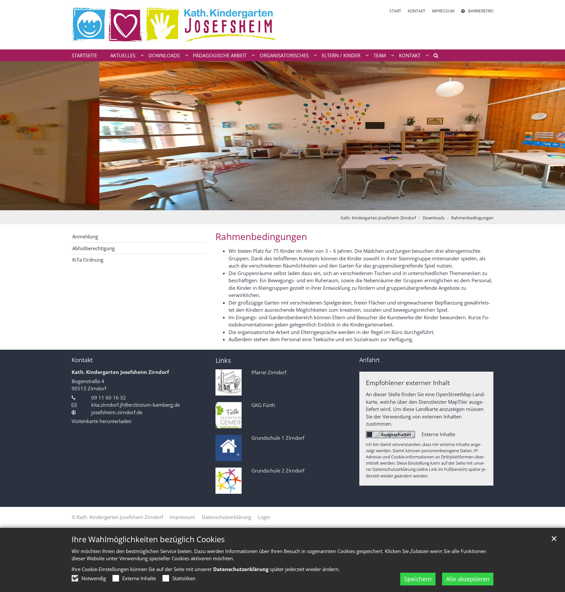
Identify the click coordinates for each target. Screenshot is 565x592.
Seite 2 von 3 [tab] (282, 204)
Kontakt (82, 360)
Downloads (434, 218)
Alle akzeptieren (467, 579)
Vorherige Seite (13, 135)
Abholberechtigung (93, 248)
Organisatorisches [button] (284, 55)
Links (223, 360)
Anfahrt (369, 360)
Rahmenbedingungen (472, 218)
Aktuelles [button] (122, 55)
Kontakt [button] (409, 55)
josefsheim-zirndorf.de (116, 412)
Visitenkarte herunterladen (101, 421)
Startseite (84, 55)
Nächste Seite (551, 135)
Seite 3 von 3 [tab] (294, 204)
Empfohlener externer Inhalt (408, 383)
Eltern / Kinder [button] (341, 55)
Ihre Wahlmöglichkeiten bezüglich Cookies (148, 539)
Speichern (418, 579)
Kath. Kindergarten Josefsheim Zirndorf (378, 218)
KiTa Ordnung (87, 259)
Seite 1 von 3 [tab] (271, 204)
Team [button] (379, 55)
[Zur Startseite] (175, 25)
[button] (433, 56)
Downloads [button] (164, 55)
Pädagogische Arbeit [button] (220, 55)
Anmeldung (85, 236)
